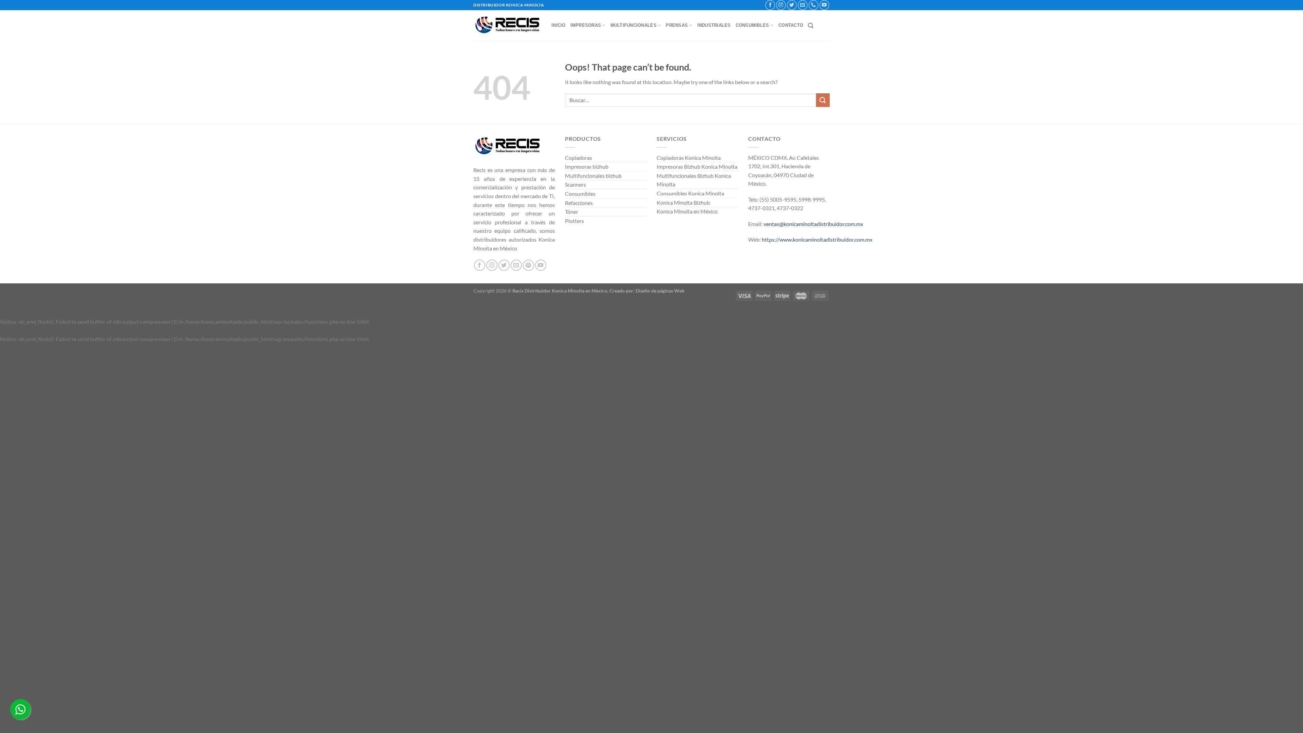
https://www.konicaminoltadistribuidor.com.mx (817, 239)
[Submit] (823, 100)
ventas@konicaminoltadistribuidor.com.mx (813, 224)
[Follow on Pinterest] (528, 265)
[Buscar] (810, 25)
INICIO (558, 25)
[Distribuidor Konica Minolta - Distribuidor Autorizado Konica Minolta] (507, 26)
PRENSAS (677, 25)
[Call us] (813, 5)
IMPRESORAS (585, 25)
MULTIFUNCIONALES (633, 25)
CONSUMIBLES (752, 25)
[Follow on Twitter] (792, 5)
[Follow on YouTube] (824, 5)
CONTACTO (790, 25)
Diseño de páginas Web (660, 291)
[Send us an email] (803, 5)
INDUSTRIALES (714, 25)
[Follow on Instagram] (781, 5)
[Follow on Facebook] (770, 5)
